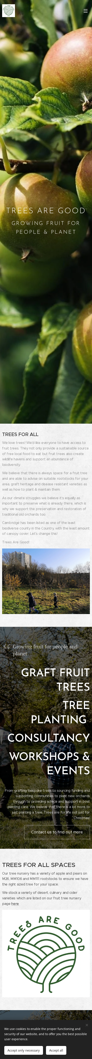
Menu (85, 10)
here (15, 904)
